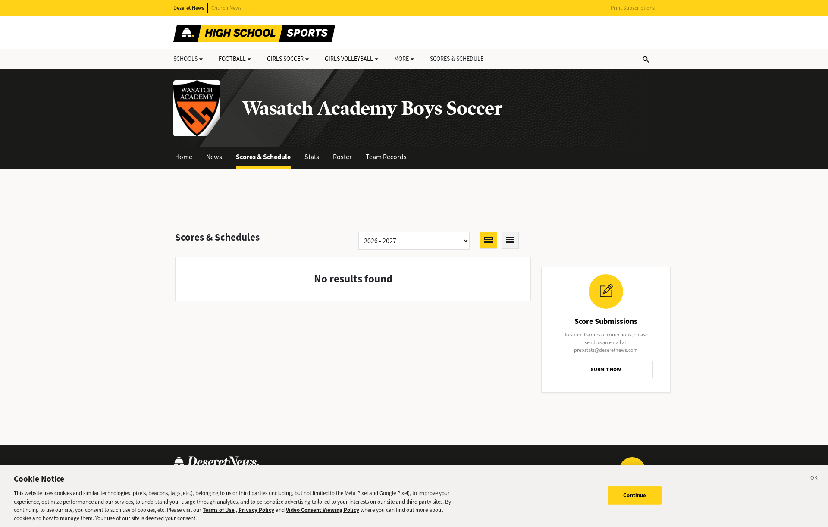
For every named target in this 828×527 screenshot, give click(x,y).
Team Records (386, 156)
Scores (456, 59)
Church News (226, 8)
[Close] (814, 479)
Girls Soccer (285, 59)
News (214, 156)
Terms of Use (219, 510)
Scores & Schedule (263, 156)
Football (232, 59)
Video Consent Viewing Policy (322, 510)
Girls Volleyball (349, 59)
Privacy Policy (256, 510)
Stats (311, 156)
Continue (634, 495)
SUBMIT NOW (606, 369)
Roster (342, 156)
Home (183, 156)
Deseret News (188, 8)
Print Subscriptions (633, 8)
